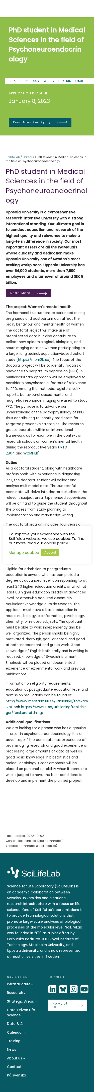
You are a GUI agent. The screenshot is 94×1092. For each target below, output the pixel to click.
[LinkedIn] (52, 989)
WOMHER (30, 453)
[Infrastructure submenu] (32, 984)
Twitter (48, 81)
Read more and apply (32, 122)
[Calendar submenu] (25, 1033)
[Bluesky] (63, 989)
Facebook (31, 81)
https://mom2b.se (33, 359)
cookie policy (56, 543)
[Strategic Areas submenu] (36, 1002)
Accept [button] (50, 552)
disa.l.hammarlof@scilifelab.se (33, 846)
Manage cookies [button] (24, 552)
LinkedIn (64, 81)
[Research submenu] (25, 993)
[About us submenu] (24, 1058)
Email (79, 81)
